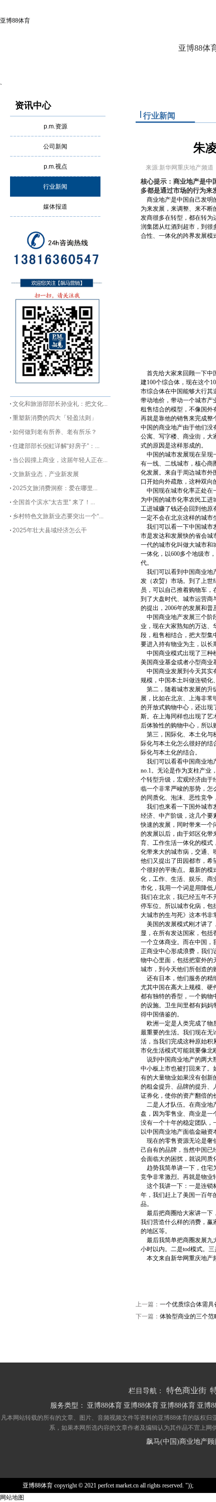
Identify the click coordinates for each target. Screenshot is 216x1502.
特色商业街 (186, 1390)
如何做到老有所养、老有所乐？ (55, 431)
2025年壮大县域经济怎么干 (50, 530)
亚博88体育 (15, 20)
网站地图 (12, 1497)
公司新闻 (55, 146)
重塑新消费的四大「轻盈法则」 (55, 417)
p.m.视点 (55, 166)
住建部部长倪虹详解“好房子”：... (56, 445)
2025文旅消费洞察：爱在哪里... (55, 488)
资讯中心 (33, 105)
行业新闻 (55, 186)
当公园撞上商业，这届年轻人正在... (60, 460)
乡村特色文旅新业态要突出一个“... (58, 516)
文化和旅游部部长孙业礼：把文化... (60, 403)
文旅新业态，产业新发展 (46, 474)
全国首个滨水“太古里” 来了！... (54, 502)
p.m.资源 (55, 126)
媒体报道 (55, 206)
